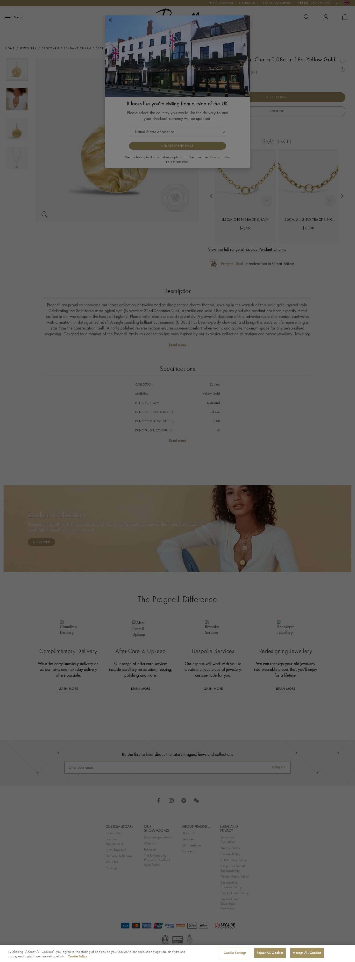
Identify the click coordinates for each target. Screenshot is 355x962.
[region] (177, 953)
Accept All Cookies (307, 953)
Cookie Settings (235, 953)
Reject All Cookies (270, 953)
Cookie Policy (77, 956)
